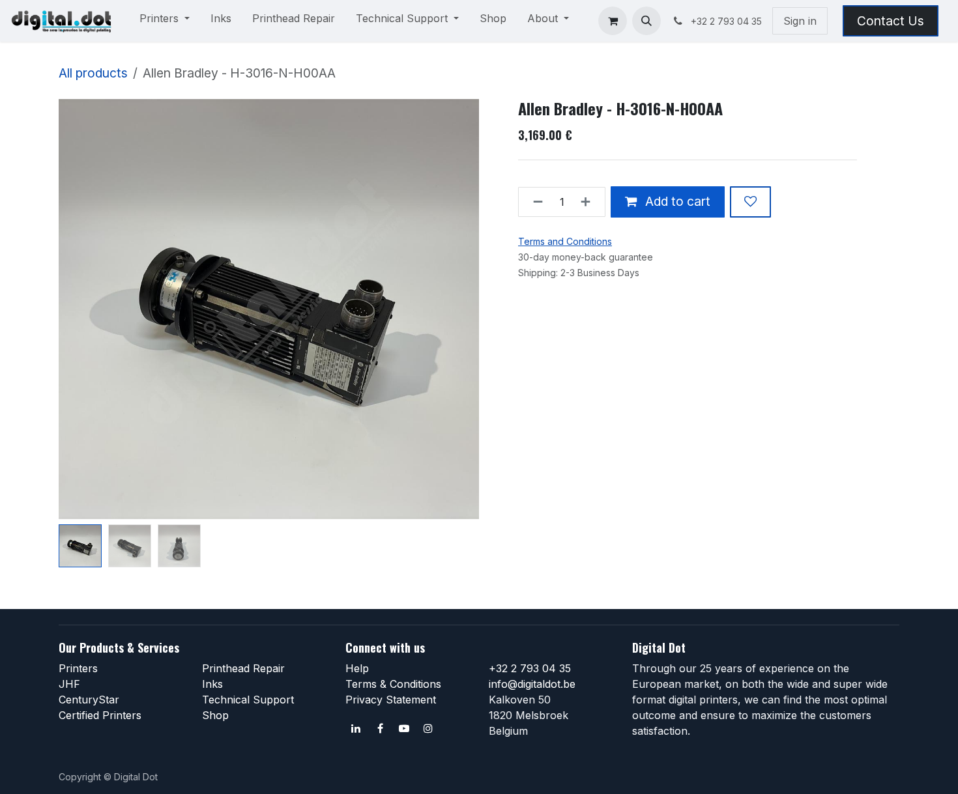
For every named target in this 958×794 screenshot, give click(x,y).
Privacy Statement (390, 699)
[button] (646, 21)
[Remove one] (534, 202)
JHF (69, 683)
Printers (78, 668)
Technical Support (248, 699)
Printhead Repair (243, 668)
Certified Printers (100, 715)
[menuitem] (164, 21)
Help (357, 668)
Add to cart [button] (676, 201)
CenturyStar (89, 699)
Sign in (800, 20)
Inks (212, 683)
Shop (215, 715)
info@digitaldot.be (532, 683)
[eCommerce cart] (612, 21)
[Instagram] (428, 728)
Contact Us (890, 21)
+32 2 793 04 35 (530, 668)
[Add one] (589, 202)
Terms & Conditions (393, 683)
